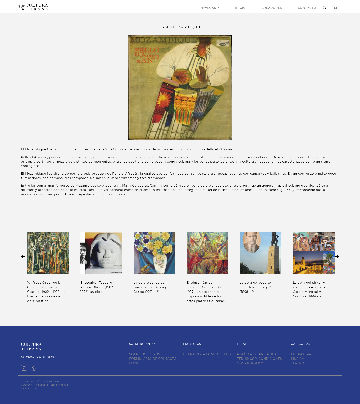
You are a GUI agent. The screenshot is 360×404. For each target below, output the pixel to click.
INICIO (240, 7)
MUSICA (297, 358)
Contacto (307, 7)
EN (336, 7)
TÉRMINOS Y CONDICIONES (259, 358)
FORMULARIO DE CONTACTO (153, 358)
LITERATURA (301, 354)
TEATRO (297, 363)
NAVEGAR (208, 7)
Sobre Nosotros (144, 354)
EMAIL (134, 363)
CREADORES (271, 7)
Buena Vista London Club (207, 354)
